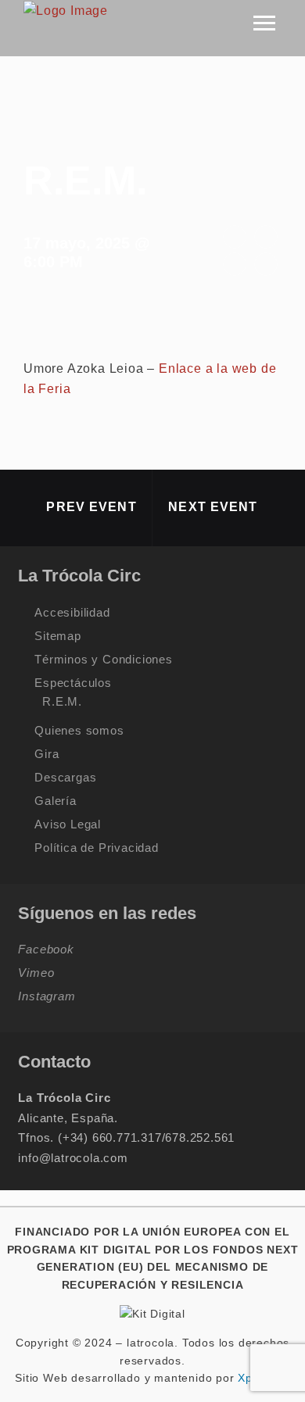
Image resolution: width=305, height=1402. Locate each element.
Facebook (46, 949)
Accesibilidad (71, 612)
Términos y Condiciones (103, 659)
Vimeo (36, 972)
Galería (55, 800)
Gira (46, 753)
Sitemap (57, 635)
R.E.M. (62, 701)
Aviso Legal (67, 824)
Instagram (46, 996)
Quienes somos (79, 730)
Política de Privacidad (96, 847)
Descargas (65, 777)
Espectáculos (73, 682)
